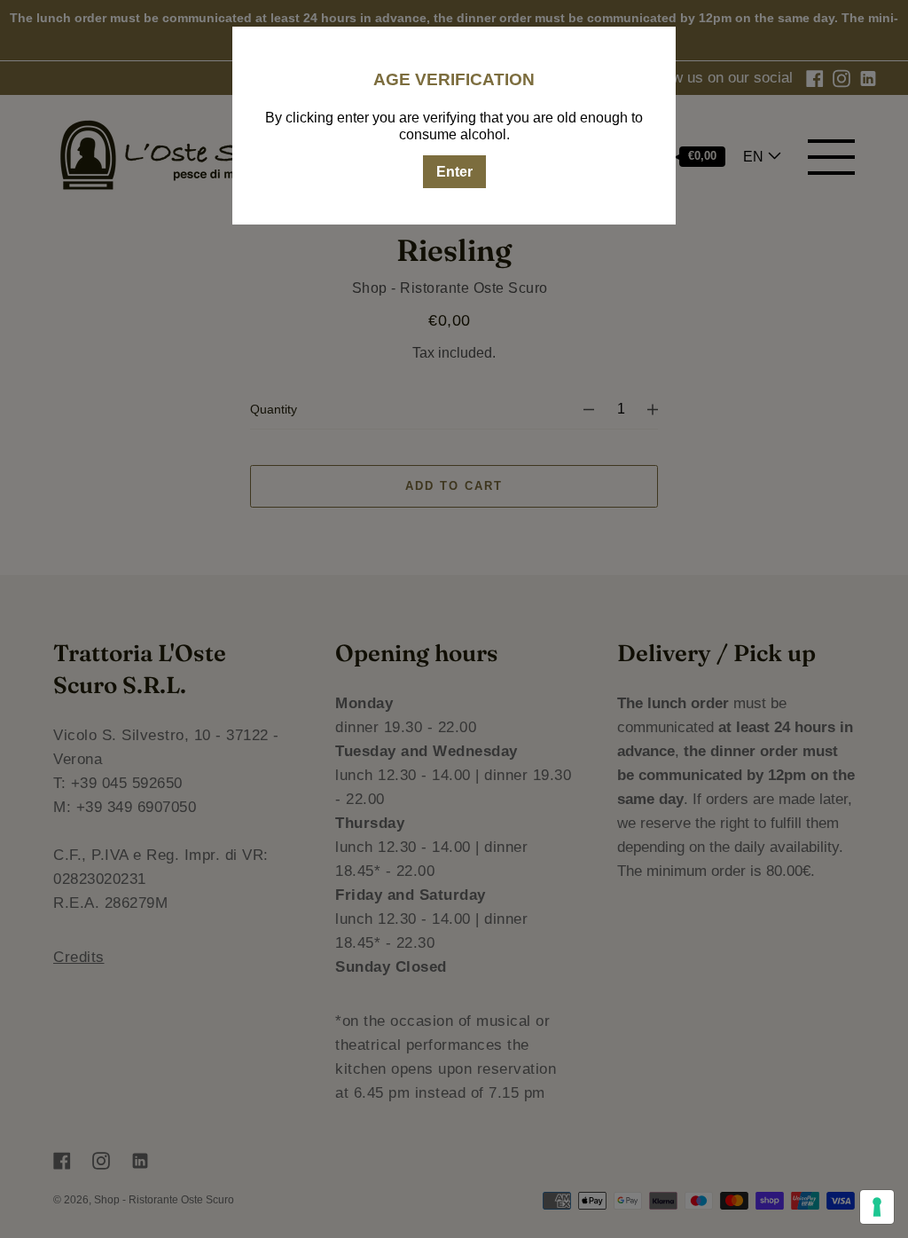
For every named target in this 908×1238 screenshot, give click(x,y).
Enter (454, 171)
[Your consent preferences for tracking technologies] (877, 1207)
